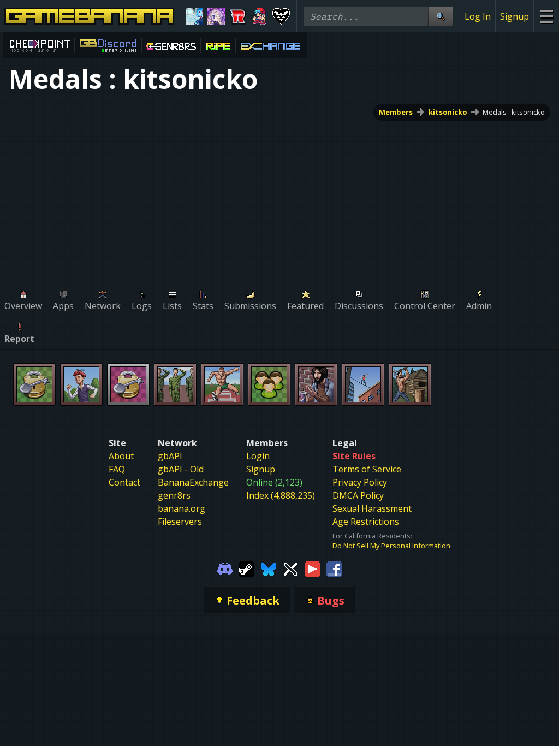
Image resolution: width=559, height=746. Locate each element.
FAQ (117, 469)
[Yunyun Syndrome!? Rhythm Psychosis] (216, 16)
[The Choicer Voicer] (194, 16)
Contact (124, 482)
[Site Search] (440, 16)
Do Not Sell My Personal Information (391, 545)
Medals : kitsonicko (514, 112)
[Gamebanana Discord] (225, 568)
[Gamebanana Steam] (246, 568)
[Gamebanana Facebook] (334, 568)
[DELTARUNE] (281, 16)
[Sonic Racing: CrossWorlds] (238, 16)
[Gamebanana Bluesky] (268, 568)
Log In (478, 16)
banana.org (181, 508)
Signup (514, 16)
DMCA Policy (358, 495)
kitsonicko (448, 112)
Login (258, 456)
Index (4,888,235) (280, 495)
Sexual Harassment (372, 508)
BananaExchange (193, 482)
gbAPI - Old (181, 469)
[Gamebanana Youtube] (312, 568)
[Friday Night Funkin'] (259, 16)
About (121, 456)
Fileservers (180, 522)
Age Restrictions (365, 522)
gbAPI (170, 456)
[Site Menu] (546, 16)
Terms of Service (366, 469)
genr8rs (174, 495)
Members (396, 112)
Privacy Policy (359, 482)
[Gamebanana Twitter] (290, 568)
